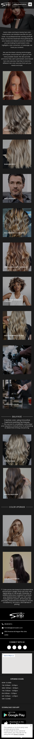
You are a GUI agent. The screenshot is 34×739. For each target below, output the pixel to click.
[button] (30, 4)
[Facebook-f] (9, 647)
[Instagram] (20, 647)
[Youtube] (14, 647)
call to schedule (13, 299)
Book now (11, 95)
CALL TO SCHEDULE (11, 490)
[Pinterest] (25, 647)
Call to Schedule (13, 230)
